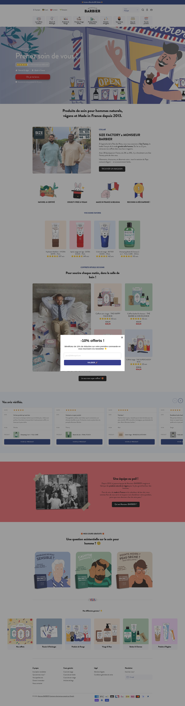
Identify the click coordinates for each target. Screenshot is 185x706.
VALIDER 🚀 (92, 362)
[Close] (122, 337)
